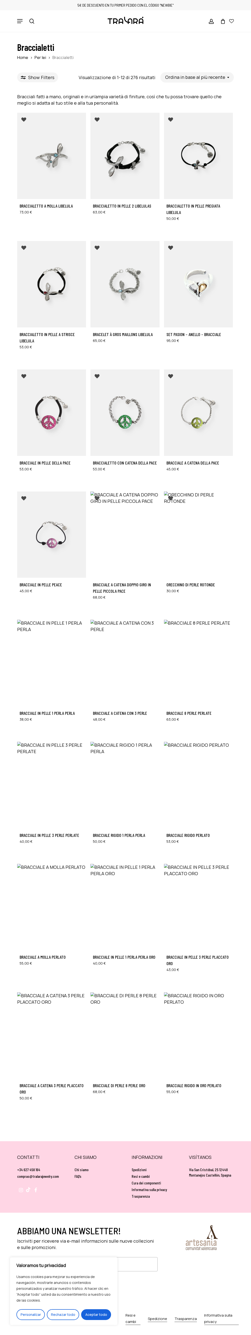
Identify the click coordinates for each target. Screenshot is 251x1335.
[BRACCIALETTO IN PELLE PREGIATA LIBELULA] (198, 156)
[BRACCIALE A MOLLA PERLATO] (51, 907)
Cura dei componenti (146, 1182)
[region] (64, 1291)
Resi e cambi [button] (131, 1318)
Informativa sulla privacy (149, 1189)
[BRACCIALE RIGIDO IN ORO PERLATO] (198, 1035)
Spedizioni (139, 1169)
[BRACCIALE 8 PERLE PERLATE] (198, 663)
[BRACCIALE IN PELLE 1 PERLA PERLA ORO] (124, 907)
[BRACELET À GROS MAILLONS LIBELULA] (124, 284)
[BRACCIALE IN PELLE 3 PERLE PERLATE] (51, 785)
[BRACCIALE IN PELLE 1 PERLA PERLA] (51, 663)
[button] (20, 21)
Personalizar (31, 1314)
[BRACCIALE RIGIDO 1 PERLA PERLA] (124, 785)
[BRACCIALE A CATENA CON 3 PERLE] (124, 663)
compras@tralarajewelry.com (38, 1176)
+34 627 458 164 (28, 1169)
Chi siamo (81, 1169)
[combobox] (197, 77)
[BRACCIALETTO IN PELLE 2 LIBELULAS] (124, 156)
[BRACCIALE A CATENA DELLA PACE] (198, 412)
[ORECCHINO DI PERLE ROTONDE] (198, 535)
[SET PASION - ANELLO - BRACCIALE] (198, 284)
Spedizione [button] (157, 1318)
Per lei (40, 57)
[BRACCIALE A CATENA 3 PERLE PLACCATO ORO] (51, 1035)
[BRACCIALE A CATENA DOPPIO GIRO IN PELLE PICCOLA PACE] (124, 535)
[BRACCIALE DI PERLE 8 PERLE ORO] (124, 1035)
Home (22, 57)
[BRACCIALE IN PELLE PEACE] (51, 535)
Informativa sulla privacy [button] (218, 1318)
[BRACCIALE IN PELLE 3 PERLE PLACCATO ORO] (198, 907)
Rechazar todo (63, 1314)
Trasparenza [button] (186, 1318)
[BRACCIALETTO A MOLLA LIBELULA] (51, 156)
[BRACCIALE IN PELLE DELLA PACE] (51, 412)
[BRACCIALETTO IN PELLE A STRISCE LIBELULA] (51, 284)
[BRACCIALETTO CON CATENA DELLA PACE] (124, 412)
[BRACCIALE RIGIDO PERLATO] (198, 785)
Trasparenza (141, 1196)
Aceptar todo (96, 1314)
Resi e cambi (141, 1176)
